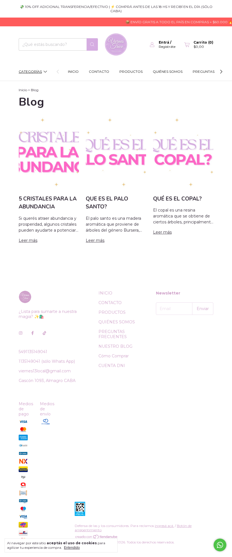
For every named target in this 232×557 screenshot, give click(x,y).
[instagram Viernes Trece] (21, 333)
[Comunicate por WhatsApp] (220, 545)
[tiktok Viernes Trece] (44, 333)
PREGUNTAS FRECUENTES (112, 334)
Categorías (30, 71)
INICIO (73, 71)
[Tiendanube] (97, 538)
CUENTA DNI (111, 365)
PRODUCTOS (131, 71)
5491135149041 (33, 351)
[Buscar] (92, 44)
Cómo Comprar (113, 355)
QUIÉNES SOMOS (167, 71)
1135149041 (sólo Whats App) (47, 361)
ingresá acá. (164, 526)
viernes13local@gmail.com (45, 371)
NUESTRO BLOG (115, 346)
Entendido (72, 548)
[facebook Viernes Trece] (33, 333)
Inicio (23, 90)
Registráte (167, 46)
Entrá (164, 42)
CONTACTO (99, 71)
